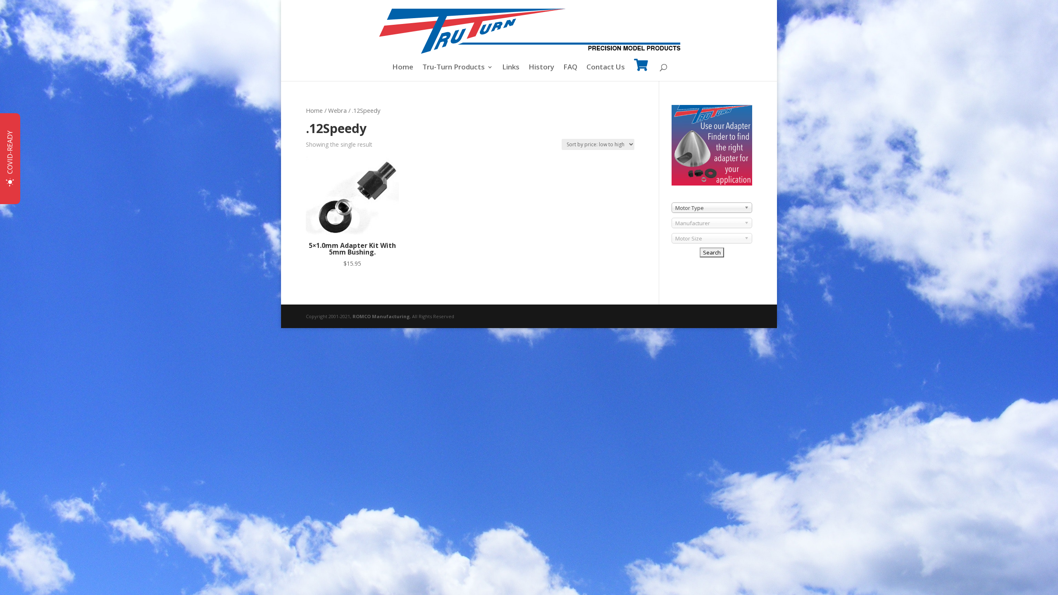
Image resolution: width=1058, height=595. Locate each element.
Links (510, 67)
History (541, 67)
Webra (337, 110)
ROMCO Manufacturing (381, 316)
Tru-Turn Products (453, 67)
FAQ (570, 67)
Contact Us (605, 67)
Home (402, 67)
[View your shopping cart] (641, 70)
